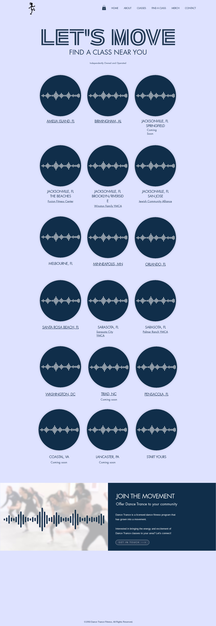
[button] (104, 7)
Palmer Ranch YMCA (155, 332)
